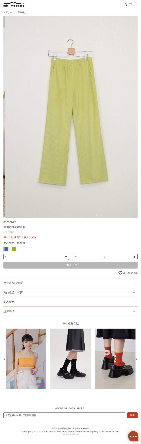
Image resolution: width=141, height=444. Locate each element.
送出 (132, 415)
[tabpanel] (70, 117)
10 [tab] (86, 216)
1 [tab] (39, 216)
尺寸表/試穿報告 (13, 283)
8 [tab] (75, 216)
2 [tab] (44, 216)
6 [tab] (65, 216)
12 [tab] (96, 216)
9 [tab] (81, 216)
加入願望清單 (130, 272)
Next (137, 359)
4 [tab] (55, 216)
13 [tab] (101, 216)
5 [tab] (60, 216)
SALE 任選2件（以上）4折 (19, 237)
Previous (4, 359)
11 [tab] (91, 216)
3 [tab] (50, 216)
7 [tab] (70, 216)
